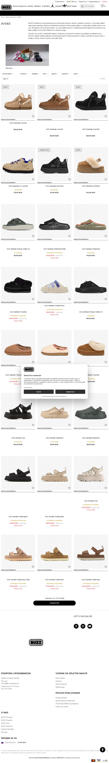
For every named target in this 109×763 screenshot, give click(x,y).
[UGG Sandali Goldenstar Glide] (18, 552)
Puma (40, 30)
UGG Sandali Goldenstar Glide (18, 580)
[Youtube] (89, 626)
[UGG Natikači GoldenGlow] (54, 284)
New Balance (48, 30)
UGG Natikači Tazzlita (18, 312)
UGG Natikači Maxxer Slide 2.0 (18, 249)
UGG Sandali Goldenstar (91, 580)
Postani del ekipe (7, 729)
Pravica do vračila (62, 707)
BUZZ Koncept (6, 717)
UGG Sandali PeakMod (54, 438)
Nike (30, 30)
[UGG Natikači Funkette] (91, 164)
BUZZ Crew (5, 723)
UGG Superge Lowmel (18, 123)
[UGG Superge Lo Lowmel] (18, 164)
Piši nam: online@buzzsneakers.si (10, 682)
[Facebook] (76, 626)
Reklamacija (60, 687)
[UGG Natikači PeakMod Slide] (54, 221)
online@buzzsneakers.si (59, 20)
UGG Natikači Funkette (91, 186)
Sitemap (4, 732)
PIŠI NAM (44, 20)
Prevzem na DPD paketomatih (48, 12)
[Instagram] (83, 626)
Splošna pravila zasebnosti (65, 701)
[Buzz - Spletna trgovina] (6, 7)
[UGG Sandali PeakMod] (54, 410)
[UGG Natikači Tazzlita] (18, 284)
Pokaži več (54, 603)
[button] (87, 6)
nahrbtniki (47, 34)
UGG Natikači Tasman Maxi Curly (18, 375)
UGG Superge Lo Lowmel (18, 186)
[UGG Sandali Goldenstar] (91, 552)
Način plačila (60, 678)
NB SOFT (60, 758)
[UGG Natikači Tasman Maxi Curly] (18, 347)
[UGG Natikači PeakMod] (48, 243)
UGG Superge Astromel (54, 186)
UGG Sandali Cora (18, 438)
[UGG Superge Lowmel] (18, 101)
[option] (27, 56)
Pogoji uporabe (61, 698)
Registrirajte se (94, 2)
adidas (34, 30)
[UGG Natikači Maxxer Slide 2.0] (18, 221)
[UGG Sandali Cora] (18, 410)
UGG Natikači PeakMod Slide (54, 249)
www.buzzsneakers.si (42, 758)
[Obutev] (27, 55)
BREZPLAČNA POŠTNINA (42, 16)
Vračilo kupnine (61, 684)
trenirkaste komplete (57, 25)
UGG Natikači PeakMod (91, 249)
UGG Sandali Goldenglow (18, 516)
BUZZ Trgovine (6, 726)
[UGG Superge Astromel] (54, 164)
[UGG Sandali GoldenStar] (12, 574)
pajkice (78, 25)
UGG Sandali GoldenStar (54, 580)
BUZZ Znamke (6, 720)
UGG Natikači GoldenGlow (54, 305)
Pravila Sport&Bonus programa (67, 704)
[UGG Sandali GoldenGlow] (12, 495)
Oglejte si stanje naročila (10, 678)
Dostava (59, 681)
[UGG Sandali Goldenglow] (18, 473)
